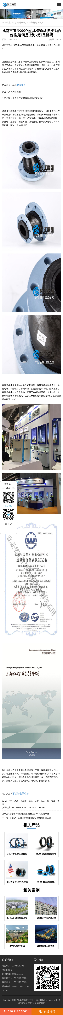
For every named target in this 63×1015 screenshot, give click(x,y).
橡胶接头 (21, 85)
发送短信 (49, 1011)
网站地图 (41, 1003)
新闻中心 (22, 22)
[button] (59, 4)
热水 (43, 801)
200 (10, 801)
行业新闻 (33, 22)
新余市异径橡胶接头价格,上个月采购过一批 (29, 813)
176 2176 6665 (17, 1011)
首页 (14, 22)
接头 (31, 801)
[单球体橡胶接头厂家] (8, 4)
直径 (53, 801)
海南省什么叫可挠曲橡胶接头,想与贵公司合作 (30, 818)
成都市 (23, 801)
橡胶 (37, 801)
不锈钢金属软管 (20, 793)
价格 (16, 801)
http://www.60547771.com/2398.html (28, 807)
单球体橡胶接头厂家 (28, 1000)
